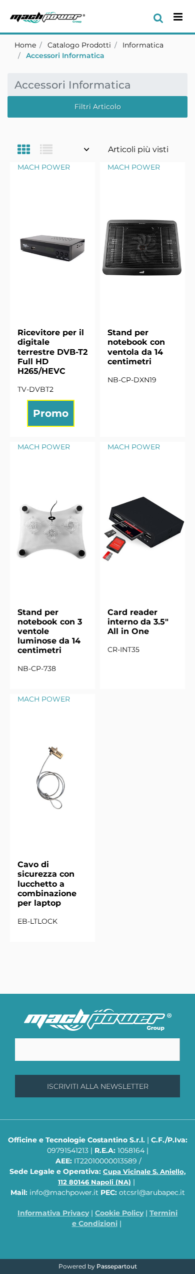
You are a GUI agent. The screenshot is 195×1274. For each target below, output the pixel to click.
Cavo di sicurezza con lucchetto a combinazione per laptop (47, 884)
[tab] (29, 150)
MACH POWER (44, 167)
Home (25, 45)
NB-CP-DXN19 (132, 379)
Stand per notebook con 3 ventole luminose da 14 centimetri (50, 631)
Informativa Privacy (53, 1212)
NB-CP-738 (37, 668)
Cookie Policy (119, 1212)
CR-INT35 (124, 649)
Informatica (143, 45)
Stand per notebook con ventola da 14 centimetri (136, 347)
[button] (97, 1086)
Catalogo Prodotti (79, 45)
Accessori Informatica (65, 55)
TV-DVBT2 (36, 389)
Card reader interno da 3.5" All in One (138, 621)
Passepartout (116, 1266)
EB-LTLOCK (38, 921)
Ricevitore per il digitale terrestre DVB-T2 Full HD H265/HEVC (53, 352)
